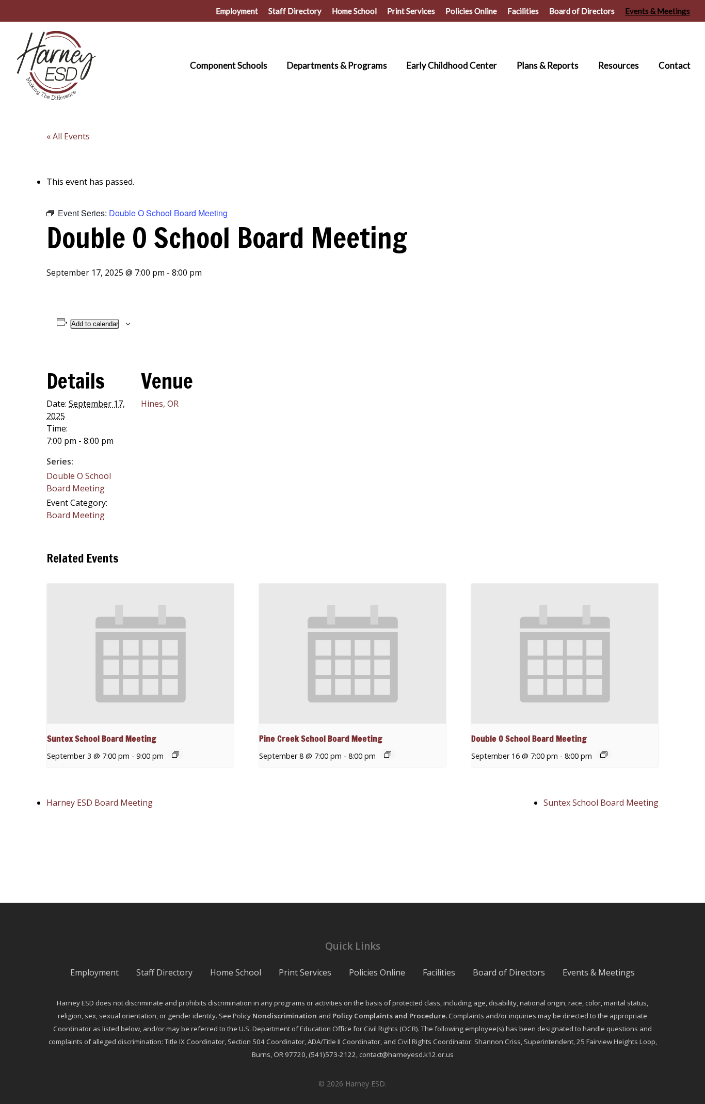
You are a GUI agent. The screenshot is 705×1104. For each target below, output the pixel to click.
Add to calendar (94, 324)
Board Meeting (75, 515)
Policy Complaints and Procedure (388, 1015)
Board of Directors (509, 972)
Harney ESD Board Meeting (99, 802)
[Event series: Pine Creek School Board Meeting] (387, 754)
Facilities (439, 972)
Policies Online (377, 972)
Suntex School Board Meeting (101, 738)
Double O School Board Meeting (529, 738)
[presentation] (140, 654)
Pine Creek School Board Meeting (320, 738)
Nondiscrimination (284, 1015)
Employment (94, 972)
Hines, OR (160, 403)
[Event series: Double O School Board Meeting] (603, 754)
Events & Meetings (599, 972)
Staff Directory (164, 972)
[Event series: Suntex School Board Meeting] (175, 754)
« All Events (68, 136)
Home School (235, 972)
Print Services (305, 972)
